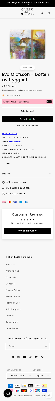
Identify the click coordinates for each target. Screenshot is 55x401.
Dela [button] (7, 163)
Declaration (12, 322)
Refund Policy (13, 296)
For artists (11, 277)
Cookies (10, 315)
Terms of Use (13, 302)
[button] (6, 13)
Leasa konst (12, 328)
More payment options (27, 125)
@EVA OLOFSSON (9, 133)
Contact (10, 283)
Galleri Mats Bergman (22, 396)
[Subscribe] (46, 346)
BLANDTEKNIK (15, 141)
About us (10, 264)
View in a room (27, 68)
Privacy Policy (13, 290)
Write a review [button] (27, 230)
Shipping (19, 90)
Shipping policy (14, 309)
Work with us (12, 270)
